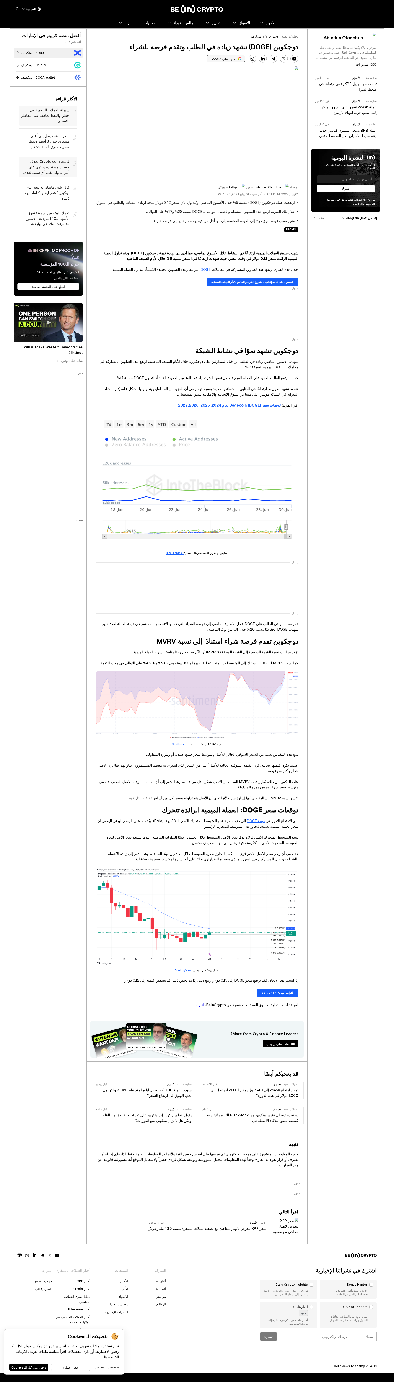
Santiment (179, 744)
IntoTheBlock (175, 553)
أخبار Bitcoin (81, 1289)
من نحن (160, 1296)
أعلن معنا (159, 1281)
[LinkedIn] (263, 59)
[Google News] (19, 1255)
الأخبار (124, 1281)
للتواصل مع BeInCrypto (278, 993)
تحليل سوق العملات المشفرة (77, 1299)
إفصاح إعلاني (43, 1289)
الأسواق (274, 36)
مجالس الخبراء (118, 1304)
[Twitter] (284, 59)
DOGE (205, 269)
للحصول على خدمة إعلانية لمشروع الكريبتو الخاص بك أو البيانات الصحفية (252, 282)
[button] (348, 1289)
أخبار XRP (83, 1281)
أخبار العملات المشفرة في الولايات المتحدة (72, 1319)
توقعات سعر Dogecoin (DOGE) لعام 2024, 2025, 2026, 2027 (229, 405)
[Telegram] (273, 59)
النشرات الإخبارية (116, 1312)
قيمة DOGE (256, 821)
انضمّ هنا (322, 218)
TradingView (183, 970)
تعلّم (125, 1289)
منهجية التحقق (43, 1281)
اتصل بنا (160, 1289)
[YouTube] (294, 59)
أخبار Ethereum (79, 1309)
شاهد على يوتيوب (71, 360)
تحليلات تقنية (289, 36)
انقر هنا (198, 1005)
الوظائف (160, 1304)
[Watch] (48, 322)
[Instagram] (252, 59)
